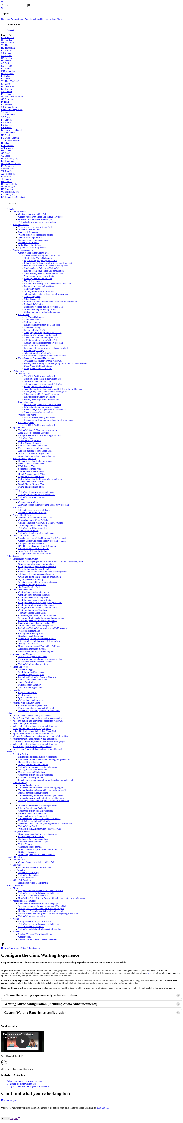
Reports (16, 690)
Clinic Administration (22, 589)
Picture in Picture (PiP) (34, 330)
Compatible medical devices (31, 481)
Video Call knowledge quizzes (32, 497)
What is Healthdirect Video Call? (33, 895)
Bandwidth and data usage (30, 762)
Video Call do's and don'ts (30, 229)
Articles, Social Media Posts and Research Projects (41, 908)
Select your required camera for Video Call (43, 307)
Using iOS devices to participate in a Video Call (34, 731)
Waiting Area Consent (28, 643)
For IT (15, 803)
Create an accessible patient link (38, 412)
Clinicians (5, 19)
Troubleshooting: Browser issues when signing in (40, 787)
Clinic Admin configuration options (34, 592)
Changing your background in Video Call (42, 332)
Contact (10, 30)
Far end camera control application (33, 448)
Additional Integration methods (32, 649)
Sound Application (26, 682)
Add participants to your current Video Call (43, 384)
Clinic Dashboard (32, 299)
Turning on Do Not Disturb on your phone (32, 728)
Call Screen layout (32, 319)
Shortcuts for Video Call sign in (38, 258)
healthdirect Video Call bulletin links (34, 867)
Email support (10, 1100)
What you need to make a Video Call (35, 227)
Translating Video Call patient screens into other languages (39, 741)
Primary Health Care (22, 515)
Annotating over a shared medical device (36, 456)
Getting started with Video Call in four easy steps (40, 217)
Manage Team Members (23, 654)
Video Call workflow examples (32, 512)
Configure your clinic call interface (34, 595)
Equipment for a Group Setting (32, 247)
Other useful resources (28, 530)
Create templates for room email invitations (37, 620)
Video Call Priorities (22, 880)
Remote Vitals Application (24, 458)
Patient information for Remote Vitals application (40, 479)
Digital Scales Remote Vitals (31, 476)
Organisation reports (27, 692)
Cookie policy (24, 937)
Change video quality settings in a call (41, 337)
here (150, 973)
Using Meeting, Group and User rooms (36, 358)
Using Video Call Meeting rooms (39, 366)
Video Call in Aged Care (24, 535)
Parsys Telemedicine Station (31, 487)
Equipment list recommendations (33, 240)
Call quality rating (32, 289)
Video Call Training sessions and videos (36, 492)
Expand (14, 1118)
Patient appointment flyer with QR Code (36, 708)
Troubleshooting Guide (28, 785)
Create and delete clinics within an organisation (39, 577)
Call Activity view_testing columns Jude (42, 312)
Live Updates (19, 870)
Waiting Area (24, 373)
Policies (16, 931)
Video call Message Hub (29, 631)
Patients (27, 19)
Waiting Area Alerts (27, 415)
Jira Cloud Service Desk (29, 587)
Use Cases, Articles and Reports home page (38, 903)
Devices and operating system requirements (37, 757)
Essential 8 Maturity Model (30, 777)
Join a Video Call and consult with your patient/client (48, 263)
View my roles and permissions (38, 278)
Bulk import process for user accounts (35, 661)
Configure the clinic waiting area (33, 597)
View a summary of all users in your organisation (40, 659)
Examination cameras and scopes (33, 841)
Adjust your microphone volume (33, 764)
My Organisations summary (30, 579)
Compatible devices (21, 831)
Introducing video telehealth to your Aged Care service (43, 538)
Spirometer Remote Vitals (29, 469)
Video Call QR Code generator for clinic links (44, 409)
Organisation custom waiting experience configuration (42, 571)
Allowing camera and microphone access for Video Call (43, 505)
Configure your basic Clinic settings (34, 600)
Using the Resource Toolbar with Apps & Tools (39, 435)
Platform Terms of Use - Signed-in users (36, 934)
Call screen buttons (32, 322)
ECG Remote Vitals (27, 466)
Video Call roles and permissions (33, 664)
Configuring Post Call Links (31, 672)
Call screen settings (32, 327)
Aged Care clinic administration (32, 551)
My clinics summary (33, 281)
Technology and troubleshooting (32, 525)
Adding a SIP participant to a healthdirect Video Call (47, 283)
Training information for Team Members (36, 494)
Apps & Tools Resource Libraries (33, 433)
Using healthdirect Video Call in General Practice (40, 523)
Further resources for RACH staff (33, 548)
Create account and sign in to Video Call (42, 255)
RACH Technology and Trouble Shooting (37, 546)
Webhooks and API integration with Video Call (39, 829)
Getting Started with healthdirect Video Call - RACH (42, 541)
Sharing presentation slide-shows (39, 291)
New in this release (26, 877)
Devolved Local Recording (30, 636)
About (59, 19)
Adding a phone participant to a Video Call (43, 343)
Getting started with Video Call (32, 214)
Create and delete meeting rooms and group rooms (41, 618)
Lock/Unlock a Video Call (36, 345)
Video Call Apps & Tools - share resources (37, 430)
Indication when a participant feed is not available (46, 348)
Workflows (18, 507)
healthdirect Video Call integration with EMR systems (42, 628)
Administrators (17, 19)
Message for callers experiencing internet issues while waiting (40, 736)
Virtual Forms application (29, 440)
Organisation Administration (25, 559)
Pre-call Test (18, 499)
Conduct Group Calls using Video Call (41, 268)
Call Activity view (32, 296)
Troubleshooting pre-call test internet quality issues (41, 798)
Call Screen (23, 314)
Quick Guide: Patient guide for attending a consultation (37, 718)
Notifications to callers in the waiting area (42, 379)
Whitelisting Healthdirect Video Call (34, 821)
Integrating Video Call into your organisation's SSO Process (45, 823)
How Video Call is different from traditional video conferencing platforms (51, 898)
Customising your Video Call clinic (34, 520)
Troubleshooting (20, 782)
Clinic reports (24, 695)
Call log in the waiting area (30, 633)
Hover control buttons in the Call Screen (42, 325)
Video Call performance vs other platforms (37, 767)
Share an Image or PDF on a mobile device (32, 746)
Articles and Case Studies (24, 901)
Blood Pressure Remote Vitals (31, 474)
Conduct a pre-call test (28, 502)
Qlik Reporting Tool (27, 697)
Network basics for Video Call (32, 813)
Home (4, 948)
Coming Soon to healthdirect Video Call (36, 862)
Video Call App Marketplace (31, 674)
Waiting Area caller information (38, 386)
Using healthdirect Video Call (31, 543)
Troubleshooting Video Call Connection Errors (39, 818)
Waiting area (18, 371)
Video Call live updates (28, 875)
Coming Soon (19, 859)
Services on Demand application (32, 445)
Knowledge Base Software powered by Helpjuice (91, 1115)
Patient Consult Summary (29, 443)
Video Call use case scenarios (31, 916)
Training (16, 489)
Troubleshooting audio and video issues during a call (42, 790)
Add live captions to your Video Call (40, 340)
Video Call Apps (25, 438)
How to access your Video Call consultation (44, 271)
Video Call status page (28, 872)
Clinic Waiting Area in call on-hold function (43, 273)
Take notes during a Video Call (38, 353)
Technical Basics (20, 754)
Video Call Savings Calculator (32, 584)
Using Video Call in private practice (34, 921)
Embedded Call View (33, 304)
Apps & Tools (19, 427)
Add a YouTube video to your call (33, 453)
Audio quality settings (34, 350)
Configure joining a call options (32, 610)
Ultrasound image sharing (29, 847)
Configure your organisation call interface (37, 566)
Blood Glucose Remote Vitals (31, 484)
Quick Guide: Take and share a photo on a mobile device (38, 749)
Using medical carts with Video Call (34, 553)
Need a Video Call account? (31, 926)
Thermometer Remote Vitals (31, 471)
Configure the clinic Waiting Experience (36, 605)
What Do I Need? (21, 224)
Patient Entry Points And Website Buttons (37, 638)
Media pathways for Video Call (32, 816)
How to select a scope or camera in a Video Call (40, 849)
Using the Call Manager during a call (40, 335)
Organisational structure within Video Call (43, 361)
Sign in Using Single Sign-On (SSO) (40, 260)
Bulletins (17, 865)
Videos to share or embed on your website (37, 222)
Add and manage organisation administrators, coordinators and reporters (50, 561)
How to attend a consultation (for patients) (31, 715)
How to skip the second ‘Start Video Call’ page (39, 646)
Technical (36, 19)
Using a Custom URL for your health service (38, 582)
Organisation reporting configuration (34, 569)
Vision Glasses (25, 844)
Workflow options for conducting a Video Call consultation (50, 301)
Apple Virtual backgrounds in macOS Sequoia (45, 355)
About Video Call (15, 885)
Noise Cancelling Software (30, 245)
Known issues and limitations (31, 772)
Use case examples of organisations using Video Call (42, 906)
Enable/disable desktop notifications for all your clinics (48, 420)
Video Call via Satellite (28, 242)
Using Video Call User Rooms (38, 368)
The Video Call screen (34, 317)
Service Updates (48, 19)
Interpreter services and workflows (39, 286)
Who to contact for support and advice (35, 235)
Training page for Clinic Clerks (32, 613)
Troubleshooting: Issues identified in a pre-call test (40, 795)
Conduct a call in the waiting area (33, 253)
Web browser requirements (30, 237)
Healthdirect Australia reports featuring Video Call (40, 911)
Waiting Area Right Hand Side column (41, 399)
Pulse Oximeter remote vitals (31, 463)
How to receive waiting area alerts (39, 397)
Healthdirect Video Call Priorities (33, 883)
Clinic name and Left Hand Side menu (41, 394)
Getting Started (19, 211)
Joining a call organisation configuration (36, 574)
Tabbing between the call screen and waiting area (46, 294)
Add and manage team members (32, 656)
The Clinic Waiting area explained (39, 376)
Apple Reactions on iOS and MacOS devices (33, 733)
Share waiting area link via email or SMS (42, 404)
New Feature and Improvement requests (36, 651)
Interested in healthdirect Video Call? (35, 517)
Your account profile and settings (39, 276)
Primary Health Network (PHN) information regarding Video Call (48, 913)
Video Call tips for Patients (25, 723)
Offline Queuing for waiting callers (40, 309)
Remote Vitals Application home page (35, 461)
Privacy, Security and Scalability (32, 769)
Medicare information (28, 232)
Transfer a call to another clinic (38, 381)
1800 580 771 (103, 1108)
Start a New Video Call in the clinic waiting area (46, 265)
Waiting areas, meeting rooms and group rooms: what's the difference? (55, 363)
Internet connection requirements (33, 793)
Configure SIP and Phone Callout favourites (38, 607)
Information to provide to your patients (41, 407)
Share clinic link (25, 402)
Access (16, 919)
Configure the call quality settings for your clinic (40, 602)
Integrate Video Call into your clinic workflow (39, 641)
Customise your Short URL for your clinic (37, 615)
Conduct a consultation (23, 250)
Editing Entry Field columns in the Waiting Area (45, 391)
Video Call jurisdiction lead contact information (39, 929)
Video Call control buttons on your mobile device (35, 726)
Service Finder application (30, 687)
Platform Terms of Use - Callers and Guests (37, 939)
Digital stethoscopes (27, 852)
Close (5, 1119)
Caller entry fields (26, 422)
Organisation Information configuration (36, 564)
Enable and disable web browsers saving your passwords (44, 759)
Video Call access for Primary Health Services (39, 893)
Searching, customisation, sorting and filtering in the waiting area (53, 389)
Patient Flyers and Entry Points (26, 703)
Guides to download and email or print (35, 219)
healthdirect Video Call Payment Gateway (37, 677)
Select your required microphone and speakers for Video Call (45, 780)
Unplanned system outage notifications (35, 775)
